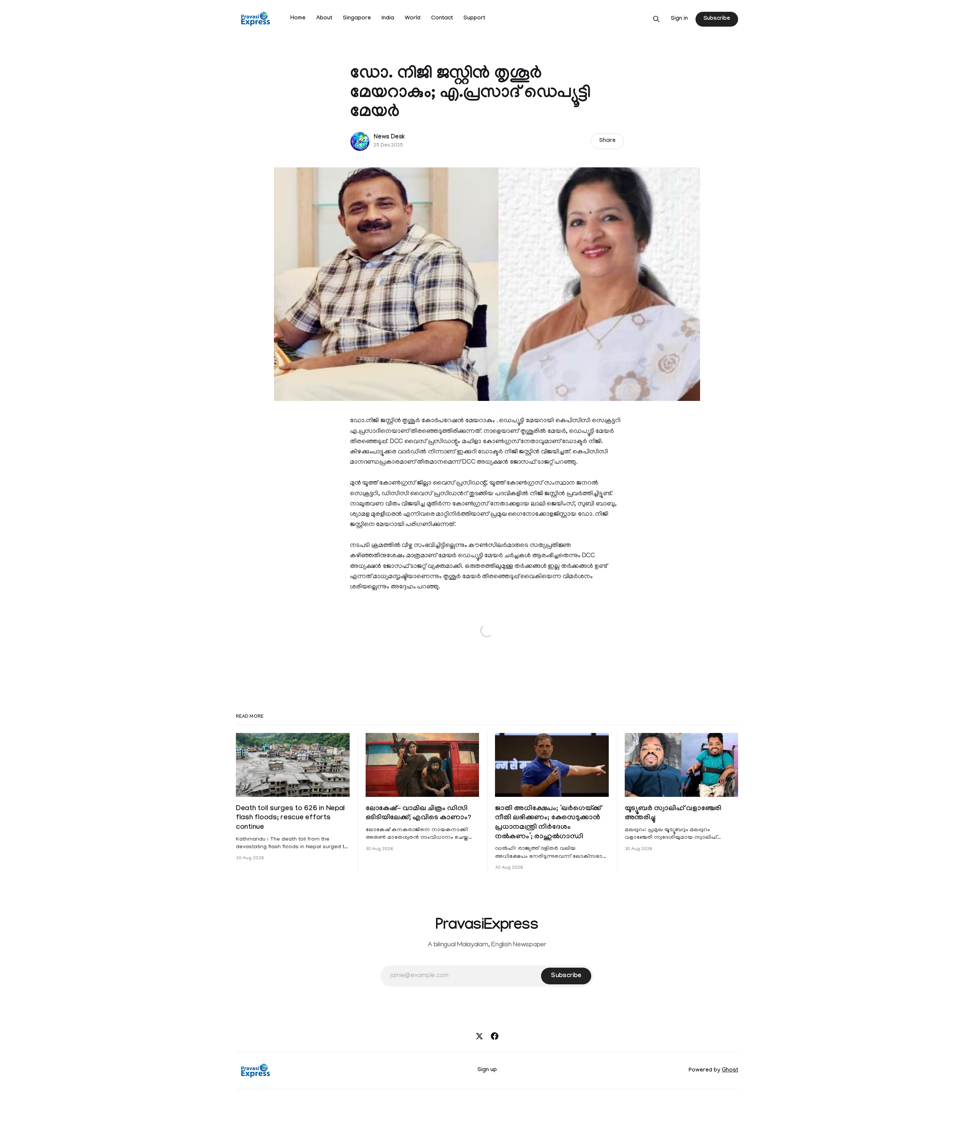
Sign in (679, 19)
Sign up (487, 1070)
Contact (442, 18)
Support (474, 18)
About (324, 18)
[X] (479, 1036)
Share (607, 141)
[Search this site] (656, 19)
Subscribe (716, 19)
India (388, 18)
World (412, 18)
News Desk (389, 137)
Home (298, 18)
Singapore (357, 18)
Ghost (730, 1070)
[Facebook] (494, 1036)
